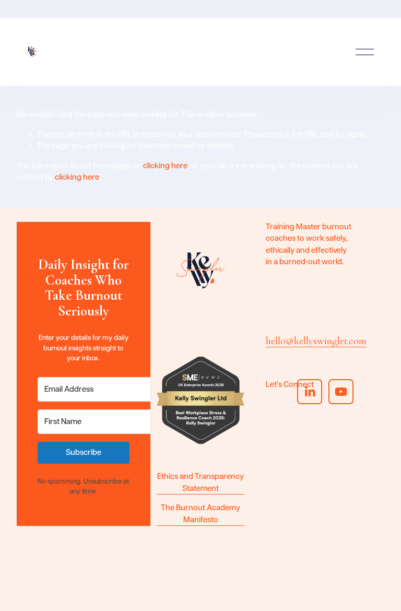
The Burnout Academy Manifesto (200, 514)
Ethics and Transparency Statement (200, 482)
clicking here (165, 166)
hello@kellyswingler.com (316, 341)
